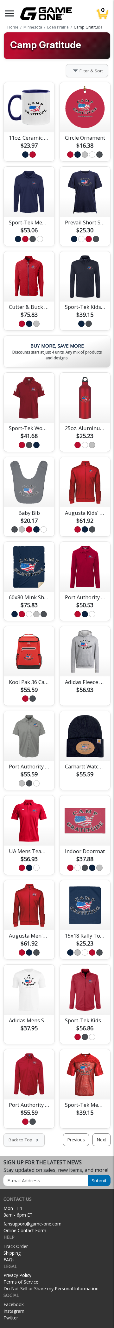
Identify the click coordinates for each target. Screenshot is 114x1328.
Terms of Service (20, 1282)
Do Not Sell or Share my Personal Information (50, 1288)
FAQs (9, 1260)
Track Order (15, 1246)
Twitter (10, 1318)
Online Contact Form (24, 1230)
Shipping (12, 1253)
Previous (76, 1140)
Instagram (13, 1311)
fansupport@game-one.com (32, 1224)
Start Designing (29, 120)
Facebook (13, 1304)
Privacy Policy (17, 1275)
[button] (9, 13)
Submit (99, 1180)
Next (101, 1140)
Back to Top (24, 1140)
